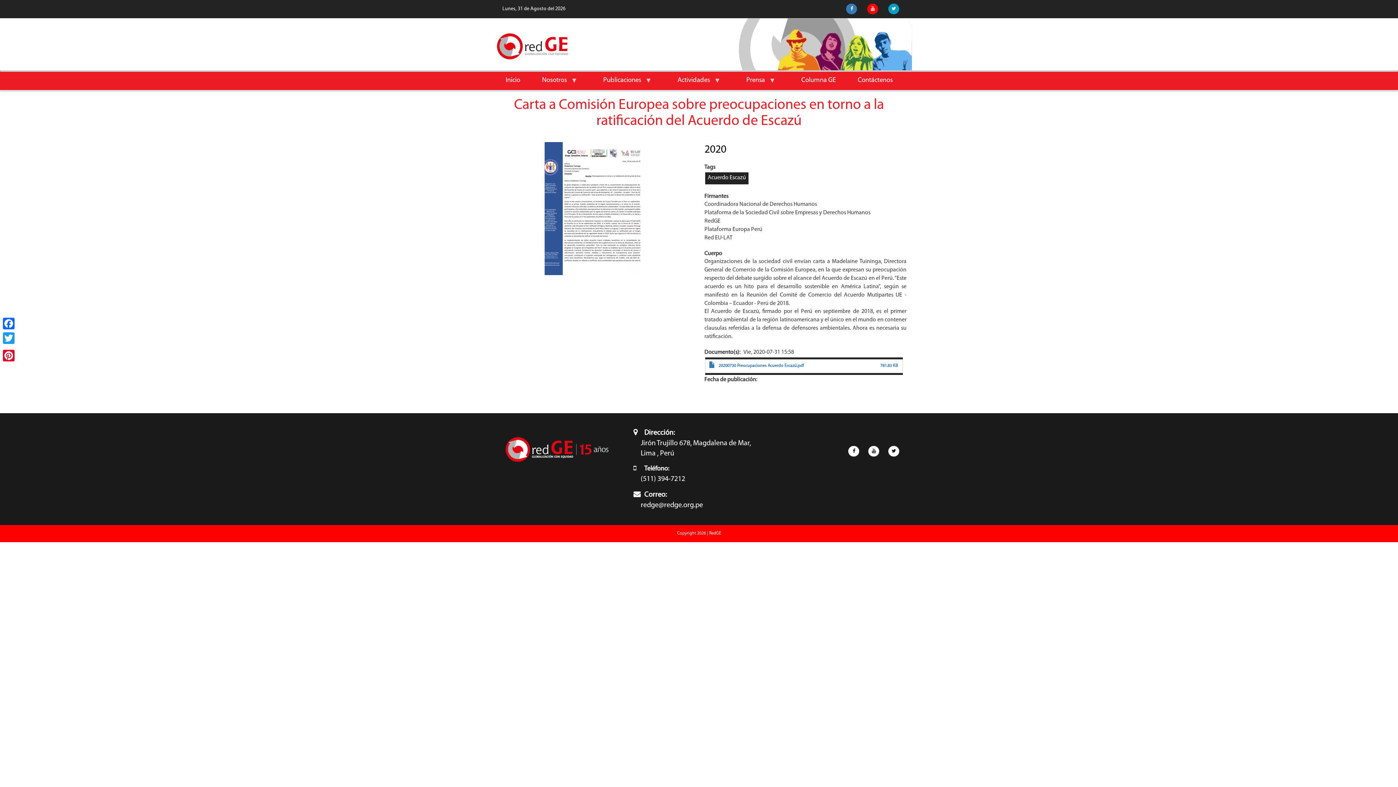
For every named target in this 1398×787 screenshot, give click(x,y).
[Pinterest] (8, 355)
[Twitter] (8, 338)
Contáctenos (875, 80)
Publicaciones (616, 83)
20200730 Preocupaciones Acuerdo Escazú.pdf (761, 366)
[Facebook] (8, 323)
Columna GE (818, 80)
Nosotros (549, 83)
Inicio (513, 80)
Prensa (750, 83)
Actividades (688, 83)
